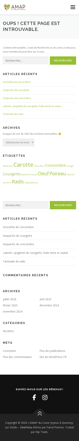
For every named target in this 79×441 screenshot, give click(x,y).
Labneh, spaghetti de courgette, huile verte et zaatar (32, 106)
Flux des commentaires (17, 357)
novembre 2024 (12, 311)
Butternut (8, 166)
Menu (72, 7)
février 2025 (10, 305)
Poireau (57, 173)
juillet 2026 (9, 299)
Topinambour (31, 182)
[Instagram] (45, 397)
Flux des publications (52, 351)
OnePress (26, 427)
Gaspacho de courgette (16, 90)
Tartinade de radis (13, 114)
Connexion (9, 351)
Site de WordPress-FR (53, 357)
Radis (18, 181)
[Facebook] (34, 397)
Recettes (8, 331)
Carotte (23, 164)
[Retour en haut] (39, 414)
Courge (69, 166)
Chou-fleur (39, 166)
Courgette (12, 173)
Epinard (25, 174)
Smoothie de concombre (17, 82)
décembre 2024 (49, 305)
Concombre (55, 165)
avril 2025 (45, 299)
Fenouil (33, 174)
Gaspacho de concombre (17, 98)
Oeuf (43, 173)
